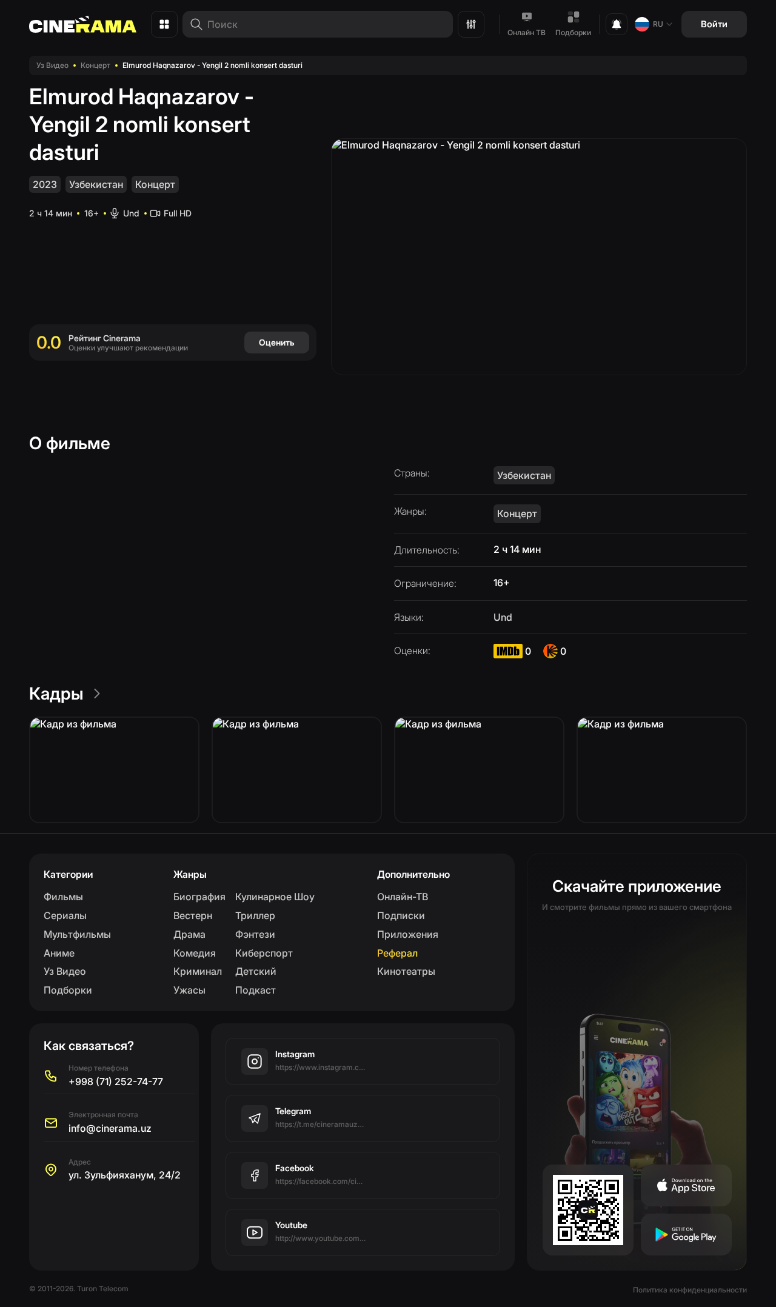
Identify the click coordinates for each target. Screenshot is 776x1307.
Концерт (95, 65)
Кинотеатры (406, 971)
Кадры (56, 693)
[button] (114, 770)
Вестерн (192, 915)
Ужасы (189, 990)
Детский (255, 971)
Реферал (397, 953)
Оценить (277, 342)
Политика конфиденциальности (690, 1289)
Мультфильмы (77, 934)
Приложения (407, 934)
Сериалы (65, 915)
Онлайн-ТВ (402, 897)
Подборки (573, 32)
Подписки (401, 915)
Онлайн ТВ (526, 32)
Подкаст (255, 990)
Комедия (194, 953)
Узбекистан (96, 184)
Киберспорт (264, 953)
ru (658, 23)
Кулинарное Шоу (275, 897)
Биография (199, 897)
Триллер (255, 915)
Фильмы (63, 897)
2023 (45, 184)
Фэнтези (255, 934)
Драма (189, 934)
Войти (714, 24)
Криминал (197, 971)
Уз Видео (52, 65)
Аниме (59, 953)
